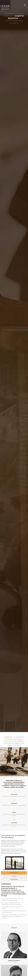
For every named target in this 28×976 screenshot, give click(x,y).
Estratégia (14, 879)
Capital (14, 876)
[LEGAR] (5, 5)
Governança (14, 873)
